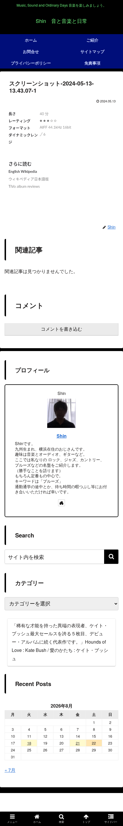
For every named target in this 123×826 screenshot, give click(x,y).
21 (78, 743)
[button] (111, 557)
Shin (62, 436)
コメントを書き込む (61, 329)
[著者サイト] (61, 502)
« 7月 (10, 770)
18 (29, 743)
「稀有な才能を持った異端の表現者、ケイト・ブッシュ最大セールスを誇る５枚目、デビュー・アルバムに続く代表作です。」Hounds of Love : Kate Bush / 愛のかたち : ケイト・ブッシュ (60, 642)
